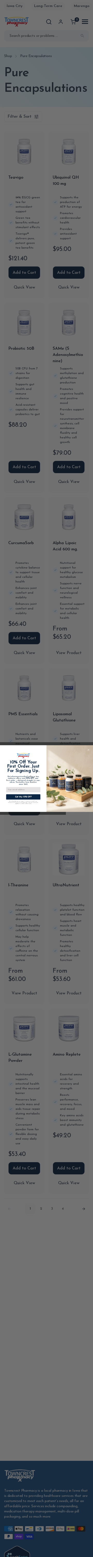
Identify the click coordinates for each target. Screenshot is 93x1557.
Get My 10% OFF (23, 797)
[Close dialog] (88, 750)
